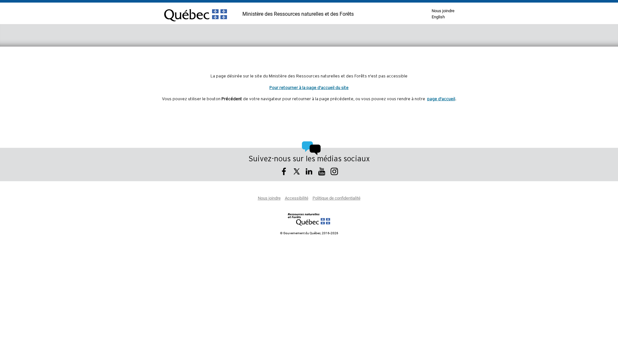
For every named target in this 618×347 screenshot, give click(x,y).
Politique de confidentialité (336, 198)
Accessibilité (296, 198)
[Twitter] (296, 172)
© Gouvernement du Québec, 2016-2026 (309, 233)
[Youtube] (321, 172)
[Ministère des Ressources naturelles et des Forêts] (309, 219)
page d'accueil (441, 99)
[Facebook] (284, 172)
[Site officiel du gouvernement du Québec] (195, 24)
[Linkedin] (309, 172)
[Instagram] (334, 172)
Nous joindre (443, 11)
